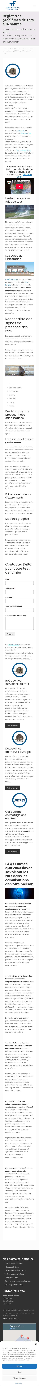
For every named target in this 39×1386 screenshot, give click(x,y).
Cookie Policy (18, 1383)
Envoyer (10, 634)
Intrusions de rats (12, 1277)
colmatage (20, 130)
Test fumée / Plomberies (13, 1263)
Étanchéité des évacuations (16, 1270)
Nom (7, 579)
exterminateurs (13, 644)
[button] (36, 1344)
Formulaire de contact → (12, 1318)
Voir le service (12, 725)
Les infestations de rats (13, 279)
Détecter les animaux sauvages (18, 750)
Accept (19, 1366)
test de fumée (26, 133)
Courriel (9, 597)
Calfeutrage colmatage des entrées (15, 815)
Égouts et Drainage (12, 1267)
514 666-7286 (24, 176)
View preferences (20, 1378)
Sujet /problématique (13, 606)
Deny (19, 1372)
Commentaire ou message (16, 615)
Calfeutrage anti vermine (13, 1284)
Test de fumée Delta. (23, 150)
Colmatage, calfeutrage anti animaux (18, 1281)
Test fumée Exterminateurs (14, 1274)
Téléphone (10, 588)
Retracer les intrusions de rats (17, 682)
